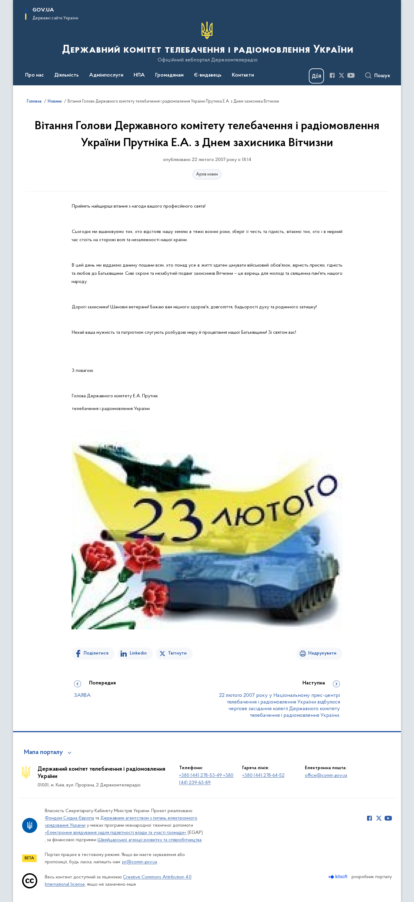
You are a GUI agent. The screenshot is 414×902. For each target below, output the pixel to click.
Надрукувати (322, 653)
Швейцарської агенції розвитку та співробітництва (150, 840)
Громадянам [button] (169, 75)
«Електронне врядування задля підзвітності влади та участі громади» (115, 832)
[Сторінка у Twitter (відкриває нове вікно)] (341, 75)
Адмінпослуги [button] (106, 75)
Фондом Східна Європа (69, 818)
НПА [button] (139, 75)
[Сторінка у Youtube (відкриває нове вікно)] (351, 75)
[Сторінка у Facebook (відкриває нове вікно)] (332, 75)
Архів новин (207, 174)
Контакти (243, 75)
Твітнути (177, 653)
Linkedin (138, 653)
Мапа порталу (43, 752)
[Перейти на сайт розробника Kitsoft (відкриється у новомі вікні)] (339, 876)
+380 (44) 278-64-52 (263, 775)
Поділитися (96, 653)
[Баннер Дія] (316, 76)
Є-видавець (208, 75)
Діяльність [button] (66, 75)
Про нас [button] (34, 75)
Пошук (382, 76)
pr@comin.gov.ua (139, 862)
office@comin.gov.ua (326, 775)
